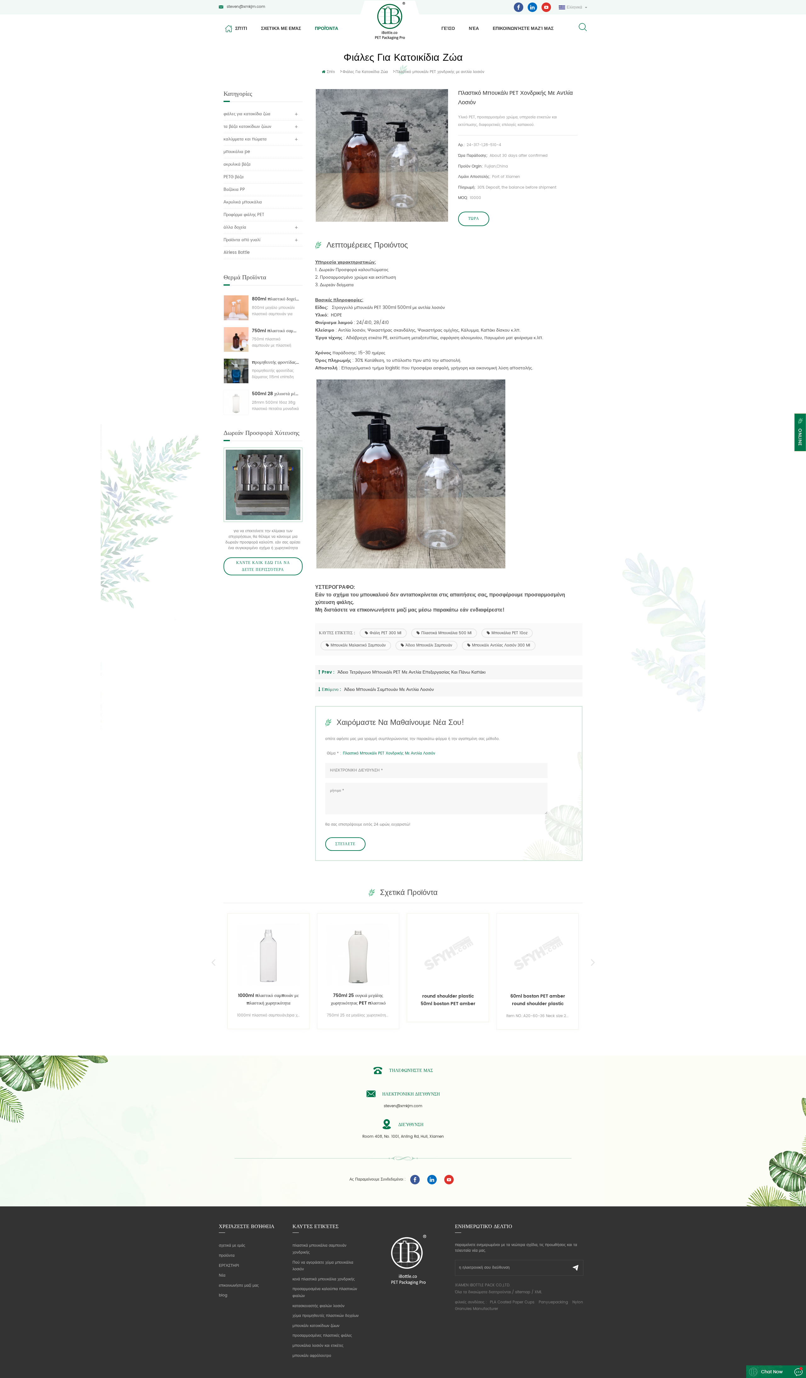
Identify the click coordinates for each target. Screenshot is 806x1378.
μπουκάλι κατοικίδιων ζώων (315, 1326)
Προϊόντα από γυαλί (242, 240)
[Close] (800, 455)
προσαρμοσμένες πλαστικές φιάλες (322, 1336)
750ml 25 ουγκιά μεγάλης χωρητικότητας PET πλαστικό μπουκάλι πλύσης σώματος (287, 999)
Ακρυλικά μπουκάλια (243, 202)
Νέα (474, 28)
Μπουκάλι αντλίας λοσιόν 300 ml (501, 645)
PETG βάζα (234, 177)
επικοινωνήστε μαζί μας (523, 28)
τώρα (473, 219)
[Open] (800, 432)
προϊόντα (326, 28)
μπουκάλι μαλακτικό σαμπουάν (358, 645)
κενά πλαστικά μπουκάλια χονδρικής (323, 1279)
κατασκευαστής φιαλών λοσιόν (318, 1306)
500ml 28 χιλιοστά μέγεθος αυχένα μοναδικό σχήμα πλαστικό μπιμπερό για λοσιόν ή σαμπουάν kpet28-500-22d (275, 393)
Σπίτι (241, 28)
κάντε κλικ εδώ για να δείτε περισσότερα (263, 566)
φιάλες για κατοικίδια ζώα (365, 72)
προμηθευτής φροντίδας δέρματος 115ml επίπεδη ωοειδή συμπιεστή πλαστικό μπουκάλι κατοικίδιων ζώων (275, 362)
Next (592, 962)
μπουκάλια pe (237, 152)
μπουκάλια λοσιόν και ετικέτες (317, 1346)
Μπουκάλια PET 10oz (509, 633)
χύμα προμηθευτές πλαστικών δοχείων (325, 1316)
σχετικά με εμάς (281, 28)
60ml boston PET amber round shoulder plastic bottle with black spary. (466, 1000)
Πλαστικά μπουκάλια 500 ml (446, 633)
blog (223, 1295)
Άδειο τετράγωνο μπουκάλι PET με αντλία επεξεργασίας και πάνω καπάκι (411, 672)
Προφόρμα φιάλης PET (244, 215)
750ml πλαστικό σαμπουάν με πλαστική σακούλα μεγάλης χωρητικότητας (275, 330)
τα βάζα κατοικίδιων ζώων (247, 126)
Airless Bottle (237, 252)
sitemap (522, 1292)
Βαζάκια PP (234, 189)
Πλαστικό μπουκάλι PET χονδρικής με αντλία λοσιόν (389, 753)
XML (538, 1292)
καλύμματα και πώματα (245, 139)
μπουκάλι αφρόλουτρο (311, 1356)
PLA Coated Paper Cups (513, 1302)
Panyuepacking (553, 1302)
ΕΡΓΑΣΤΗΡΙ (229, 1266)
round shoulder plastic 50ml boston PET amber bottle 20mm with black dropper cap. (376, 1000)
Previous (213, 962)
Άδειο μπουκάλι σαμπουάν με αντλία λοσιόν (389, 689)
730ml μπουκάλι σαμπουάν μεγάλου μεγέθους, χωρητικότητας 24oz (556, 999)
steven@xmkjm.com (246, 7)
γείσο (448, 28)
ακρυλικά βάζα (237, 164)
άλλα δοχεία (235, 227)
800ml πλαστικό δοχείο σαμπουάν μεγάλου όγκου (275, 299)
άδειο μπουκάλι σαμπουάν (429, 645)
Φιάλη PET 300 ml (385, 633)
